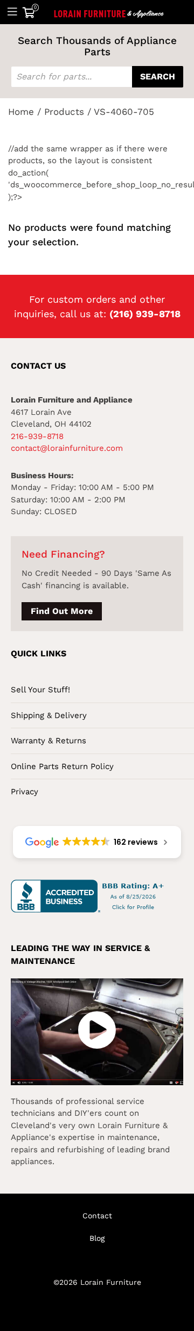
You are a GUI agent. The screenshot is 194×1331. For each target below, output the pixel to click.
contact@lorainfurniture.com (67, 448)
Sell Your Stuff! (40, 689)
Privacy (24, 791)
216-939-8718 (37, 436)
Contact (97, 1215)
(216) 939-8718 (145, 313)
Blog (97, 1238)
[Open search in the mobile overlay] (97, 76)
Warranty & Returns (48, 740)
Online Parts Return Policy (62, 766)
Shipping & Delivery (49, 715)
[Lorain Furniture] (109, 12)
